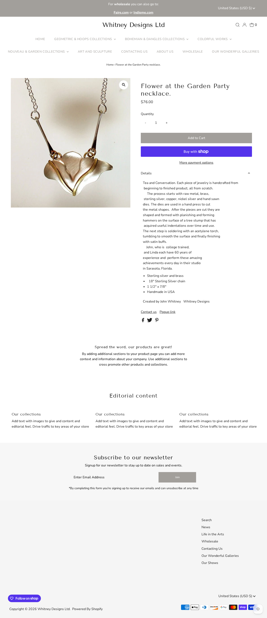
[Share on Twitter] (150, 321)
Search (207, 520)
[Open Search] (237, 25)
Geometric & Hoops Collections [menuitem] (83, 39)
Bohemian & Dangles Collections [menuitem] (155, 39)
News (206, 527)
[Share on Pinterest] (157, 321)
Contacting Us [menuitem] (134, 51)
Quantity (147, 114)
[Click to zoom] (123, 85)
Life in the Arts (213, 534)
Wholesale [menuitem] (193, 51)
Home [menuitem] (40, 39)
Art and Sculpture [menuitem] (95, 51)
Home (110, 65)
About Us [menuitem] (165, 51)
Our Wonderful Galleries (220, 555)
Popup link (167, 312)
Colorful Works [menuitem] (213, 39)
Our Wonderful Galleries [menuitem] (235, 51)
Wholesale (210, 541)
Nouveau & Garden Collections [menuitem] (37, 51)
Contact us (149, 312)
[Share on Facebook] (143, 321)
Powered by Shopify (87, 609)
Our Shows (210, 563)
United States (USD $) (235, 8)
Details (146, 173)
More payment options (196, 162)
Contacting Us (212, 548)
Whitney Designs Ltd (133, 25)
